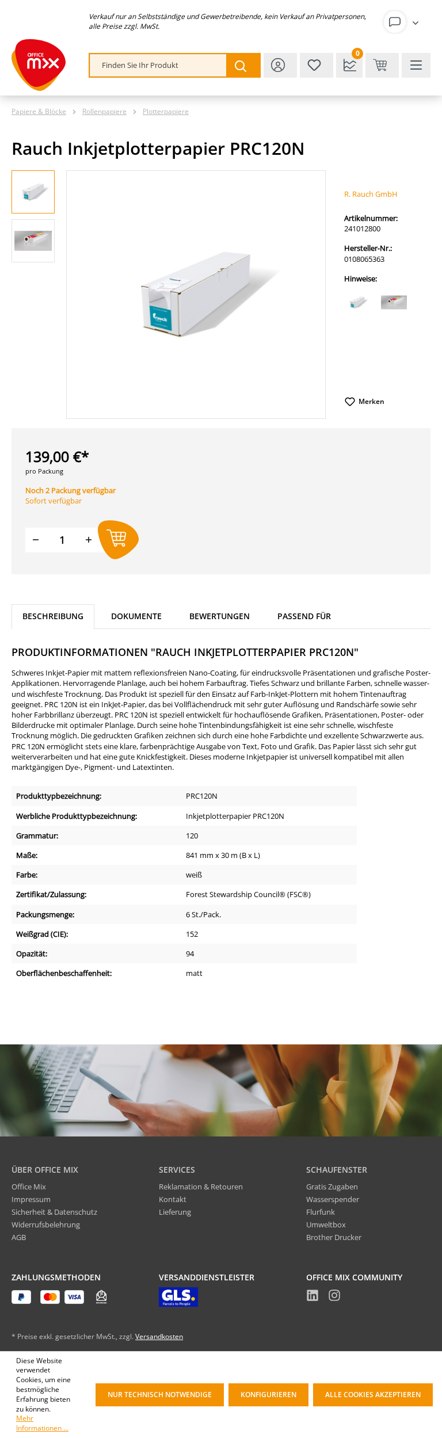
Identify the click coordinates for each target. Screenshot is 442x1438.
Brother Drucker (333, 1237)
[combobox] (158, 65)
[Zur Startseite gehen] (39, 65)
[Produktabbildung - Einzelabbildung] (196, 294)
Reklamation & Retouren (201, 1186)
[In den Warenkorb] (118, 540)
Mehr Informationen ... (42, 1423)
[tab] (53, 616)
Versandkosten (159, 1336)
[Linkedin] (312, 1297)
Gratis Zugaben (332, 1186)
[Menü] (416, 65)
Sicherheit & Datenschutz (54, 1212)
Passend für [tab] (304, 616)
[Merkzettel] (316, 65)
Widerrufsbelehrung (46, 1224)
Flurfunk (320, 1212)
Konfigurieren (268, 1394)
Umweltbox (326, 1224)
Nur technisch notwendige (160, 1394)
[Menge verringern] (35, 540)
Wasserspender (332, 1199)
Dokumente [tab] (136, 616)
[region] (168, 294)
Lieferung (175, 1212)
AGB (19, 1237)
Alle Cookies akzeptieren (373, 1394)
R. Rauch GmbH (371, 194)
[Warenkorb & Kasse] (382, 65)
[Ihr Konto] (403, 22)
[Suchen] (243, 65)
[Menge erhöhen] (88, 540)
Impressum (31, 1199)
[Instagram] (334, 1297)
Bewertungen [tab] (219, 616)
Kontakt (172, 1199)
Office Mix (29, 1186)
